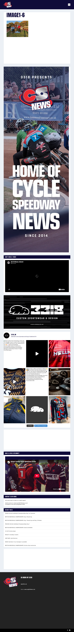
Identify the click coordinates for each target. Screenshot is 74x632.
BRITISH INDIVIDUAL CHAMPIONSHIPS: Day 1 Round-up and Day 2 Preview (23, 520)
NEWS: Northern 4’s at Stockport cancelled (16, 542)
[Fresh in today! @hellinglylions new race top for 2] (59, 353)
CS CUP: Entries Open (10, 531)
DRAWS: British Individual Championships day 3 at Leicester (20, 513)
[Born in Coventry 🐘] (37, 409)
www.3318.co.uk (24, 584)
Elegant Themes (11, 630)
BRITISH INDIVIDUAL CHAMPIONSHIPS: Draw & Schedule (18, 527)
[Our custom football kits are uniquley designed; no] (37, 353)
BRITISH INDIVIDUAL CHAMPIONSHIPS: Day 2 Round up (18, 516)
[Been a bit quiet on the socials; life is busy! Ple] (14, 409)
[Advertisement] (37, 48)
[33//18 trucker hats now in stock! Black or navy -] (59, 381)
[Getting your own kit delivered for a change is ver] (59, 409)
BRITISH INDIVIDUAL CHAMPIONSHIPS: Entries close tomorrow (20, 545)
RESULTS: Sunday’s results (11, 534)
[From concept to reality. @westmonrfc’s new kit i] (14, 381)
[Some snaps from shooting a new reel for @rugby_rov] (14, 353)
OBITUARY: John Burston (11, 538)
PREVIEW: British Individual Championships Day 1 (17, 524)
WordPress (20, 630)
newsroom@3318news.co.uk (21, 503)
